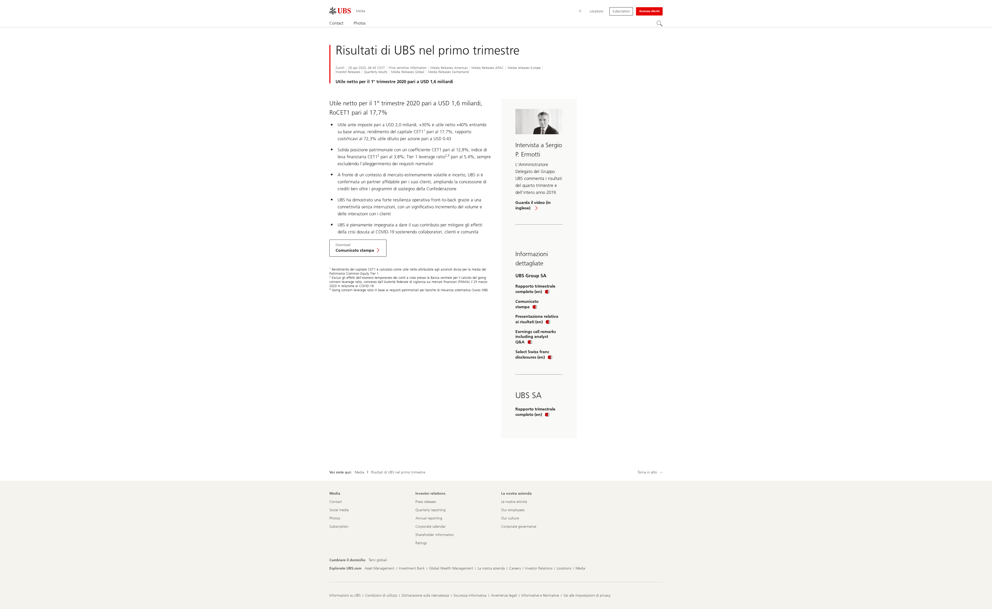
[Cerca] (659, 23)
